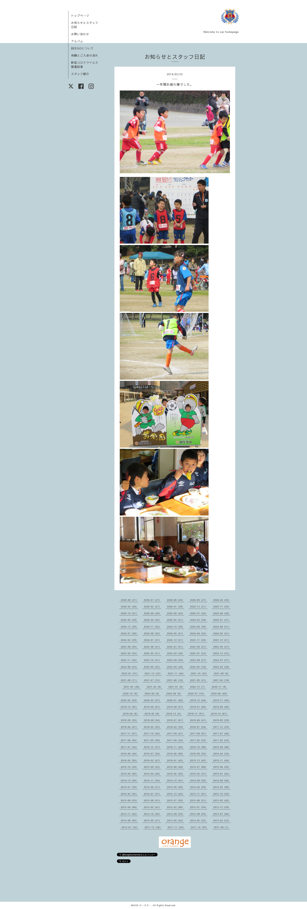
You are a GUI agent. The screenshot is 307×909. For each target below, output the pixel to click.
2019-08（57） (175, 706)
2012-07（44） (221, 813)
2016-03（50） (129, 760)
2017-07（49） (221, 733)
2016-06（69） (175, 753)
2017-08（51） (198, 733)
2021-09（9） (222, 673)
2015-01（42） (221, 773)
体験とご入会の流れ (84, 55)
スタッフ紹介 (80, 74)
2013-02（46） (175, 807)
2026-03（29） (129, 606)
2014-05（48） (175, 787)
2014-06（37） (152, 787)
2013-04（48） (129, 807)
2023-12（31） (175, 640)
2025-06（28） (221, 613)
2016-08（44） (129, 753)
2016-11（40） (175, 747)
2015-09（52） (152, 767)
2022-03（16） (198, 666)
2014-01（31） (152, 793)
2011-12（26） (153, 827)
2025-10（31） (129, 613)
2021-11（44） (176, 673)
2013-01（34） (198, 807)
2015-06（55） (221, 767)
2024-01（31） (152, 640)
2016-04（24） (221, 753)
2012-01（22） (130, 827)
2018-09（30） (129, 720)
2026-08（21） (129, 600)
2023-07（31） (175, 646)
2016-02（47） (152, 760)
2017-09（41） (175, 733)
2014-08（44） (221, 780)
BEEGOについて (82, 48)
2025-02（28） (198, 619)
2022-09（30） (175, 660)
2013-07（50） (175, 800)
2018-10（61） (219, 713)
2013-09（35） (129, 800)
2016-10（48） (198, 747)
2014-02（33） (129, 793)
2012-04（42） (175, 820)
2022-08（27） (198, 660)
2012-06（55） (129, 820)
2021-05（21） (198, 680)
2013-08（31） (152, 800)
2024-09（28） (198, 626)
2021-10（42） (199, 673)
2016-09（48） (221, 747)
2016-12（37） (152, 747)
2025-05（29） (129, 619)
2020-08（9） (174, 693)
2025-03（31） (175, 619)
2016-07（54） (152, 753)
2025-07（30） (198, 613)
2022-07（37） (221, 660)
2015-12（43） (198, 760)
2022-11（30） (129, 660)
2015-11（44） (221, 760)
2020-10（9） (131, 693)
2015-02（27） (198, 773)
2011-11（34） (176, 827)
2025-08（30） (175, 613)
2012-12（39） (221, 807)
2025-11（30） (221, 606)
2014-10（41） (175, 780)
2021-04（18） (221, 680)
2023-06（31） (198, 646)
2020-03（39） (129, 700)
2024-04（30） (198, 633)
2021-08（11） (129, 680)
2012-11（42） (129, 813)
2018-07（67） (175, 720)
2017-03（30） (198, 740)
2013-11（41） (198, 793)
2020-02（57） (152, 700)
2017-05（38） (152, 740)
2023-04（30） (129, 653)
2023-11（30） (198, 640)
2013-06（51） (198, 800)
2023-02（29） (175, 653)
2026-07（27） (152, 600)
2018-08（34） (152, 720)
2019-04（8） (131, 713)
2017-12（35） (221, 726)
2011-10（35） (199, 827)
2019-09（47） (152, 706)
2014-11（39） (152, 780)
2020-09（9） (152, 693)
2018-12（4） (174, 713)
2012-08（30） (198, 813)
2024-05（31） (175, 633)
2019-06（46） (221, 706)
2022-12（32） (221, 653)
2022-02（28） (221, 666)
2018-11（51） (196, 713)
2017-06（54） (129, 740)
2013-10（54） (221, 793)
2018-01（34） (198, 726)
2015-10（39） (129, 767)
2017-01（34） (129, 747)
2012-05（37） (152, 820)
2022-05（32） (152, 666)
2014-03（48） (221, 787)
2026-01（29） (175, 606)
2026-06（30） (175, 600)
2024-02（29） (129, 640)
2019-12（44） (198, 700)
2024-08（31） (221, 626)
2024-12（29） (129, 626)
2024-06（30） (152, 633)
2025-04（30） (152, 619)
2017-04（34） (175, 740)
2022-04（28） (175, 666)
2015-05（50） (129, 773)
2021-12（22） (153, 673)
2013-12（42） (175, 793)
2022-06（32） (129, 666)
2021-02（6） (155, 686)
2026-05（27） (198, 600)
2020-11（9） (220, 686)
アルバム (77, 41)
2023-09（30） (129, 646)
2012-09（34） (175, 813)
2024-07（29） (129, 633)
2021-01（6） (176, 686)
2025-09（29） (152, 613)
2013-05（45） (221, 800)
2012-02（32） (221, 820)
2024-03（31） (221, 633)
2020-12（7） (198, 686)
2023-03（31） (152, 653)
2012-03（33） (198, 820)
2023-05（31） (221, 646)
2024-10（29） (175, 626)
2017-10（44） (152, 733)
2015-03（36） (175, 773)
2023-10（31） (221, 640)
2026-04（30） (221, 600)
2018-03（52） (152, 726)
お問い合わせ (80, 34)
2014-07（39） (129, 787)
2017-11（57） (129, 733)
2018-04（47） (129, 726)
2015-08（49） (175, 767)
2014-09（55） (198, 780)
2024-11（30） (152, 626)
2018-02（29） (175, 726)
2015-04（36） (152, 773)
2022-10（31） (152, 660)
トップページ (80, 15)
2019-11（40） (221, 700)
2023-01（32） (198, 653)
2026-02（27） (152, 606)
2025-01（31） (221, 619)
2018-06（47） (198, 720)
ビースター (145, 905)
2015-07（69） (198, 767)
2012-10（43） (152, 813)
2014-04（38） (198, 787)
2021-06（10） (175, 680)
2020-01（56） (175, 700)
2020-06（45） (219, 693)
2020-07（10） (196, 693)
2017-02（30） (221, 740)
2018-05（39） (221, 720)
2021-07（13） (152, 680)
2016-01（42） (175, 760)
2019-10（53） (129, 706)
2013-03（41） (152, 807)
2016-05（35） (198, 753)
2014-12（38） (129, 780)
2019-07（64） (198, 706)
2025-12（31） (198, 606)
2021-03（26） (132, 686)
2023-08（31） (152, 646)
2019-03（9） (152, 713)
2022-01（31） (130, 673)
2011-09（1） (222, 827)
